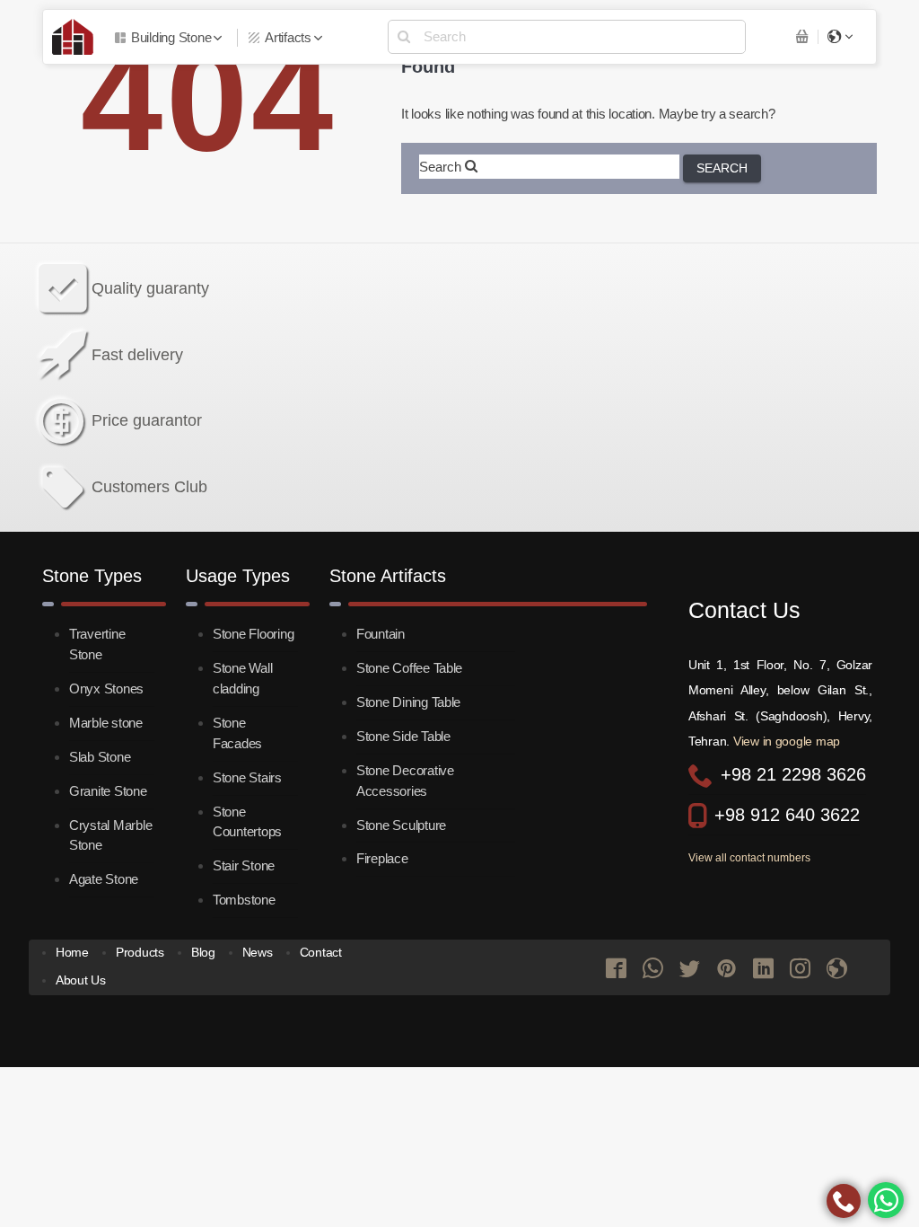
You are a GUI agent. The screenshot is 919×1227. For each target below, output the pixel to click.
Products (140, 952)
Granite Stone (108, 791)
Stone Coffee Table (409, 667)
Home (72, 952)
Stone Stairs (247, 777)
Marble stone (106, 722)
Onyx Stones (106, 688)
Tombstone (244, 899)
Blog (203, 952)
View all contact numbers (749, 858)
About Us (81, 980)
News (257, 952)
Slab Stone (99, 756)
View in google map (786, 741)
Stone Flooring (253, 633)
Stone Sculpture (401, 825)
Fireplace (382, 858)
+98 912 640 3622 (787, 815)
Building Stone (171, 37)
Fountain (380, 633)
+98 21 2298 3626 (793, 774)
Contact (321, 952)
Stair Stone (244, 865)
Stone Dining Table (408, 702)
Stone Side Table (403, 736)
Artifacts (288, 37)
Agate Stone (103, 879)
